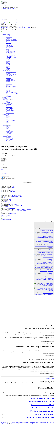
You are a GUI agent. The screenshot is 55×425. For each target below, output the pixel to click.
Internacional (8, 96)
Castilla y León (9, 79)
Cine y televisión (10, 134)
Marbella (8, 47)
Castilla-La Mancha (10, 80)
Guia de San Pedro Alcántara (20, 210)
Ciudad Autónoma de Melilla (12, 93)
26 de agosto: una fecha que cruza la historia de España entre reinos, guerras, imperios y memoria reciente (45, 251)
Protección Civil (9, 104)
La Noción (3, 19)
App (7, 22)
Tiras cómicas (9, 140)
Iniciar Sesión (3, 6)
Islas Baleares (9, 75)
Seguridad (5, 103)
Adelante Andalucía (10, 120)
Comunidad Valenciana (11, 82)
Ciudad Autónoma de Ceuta (12, 92)
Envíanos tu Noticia (34, 422)
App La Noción (12, 208)
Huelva (8, 66)
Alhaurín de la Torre (10, 35)
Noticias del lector (10, 138)
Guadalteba (8, 44)
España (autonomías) (10, 95)
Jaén (7, 67)
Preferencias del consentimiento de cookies (28, 423)
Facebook (13, 186)
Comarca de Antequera (11, 39)
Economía (5, 97)
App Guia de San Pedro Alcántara (23, 209)
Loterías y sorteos (13, 204)
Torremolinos (9, 56)
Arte (7, 101)
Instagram (13, 187)
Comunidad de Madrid (11, 86)
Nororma (8, 50)
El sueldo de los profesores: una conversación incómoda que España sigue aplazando (44, 241)
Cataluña (8, 81)
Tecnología (8, 133)
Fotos (20, 27)
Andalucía (5, 60)
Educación (8, 128)
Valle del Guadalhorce (11, 57)
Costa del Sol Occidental (11, 40)
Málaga (5, 34)
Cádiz (7, 62)
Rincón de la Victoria (10, 51)
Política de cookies (14, 423)
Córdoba (8, 63)
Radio (5, 201)
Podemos (8, 116)
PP (7, 121)
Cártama (8, 38)
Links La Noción (12, 213)
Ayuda (13, 422)
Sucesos (8, 126)
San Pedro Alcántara (13, 27)
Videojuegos (9, 132)
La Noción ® (3, 422)
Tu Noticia (27, 27)
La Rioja (8, 91)
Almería (8, 61)
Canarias (8, 76)
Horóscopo (9, 203)
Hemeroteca (33, 27)
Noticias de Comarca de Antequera (42, 411)
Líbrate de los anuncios (16, 195)
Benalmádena (9, 37)
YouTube (13, 191)
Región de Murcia (10, 87)
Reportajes (8, 137)
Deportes (5, 98)
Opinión (5, 136)
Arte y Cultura (6, 99)
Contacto (41, 422)
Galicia (7, 85)
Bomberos (8, 105)
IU (7, 119)
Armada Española (10, 110)
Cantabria (8, 78)
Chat (2, 22)
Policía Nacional (9, 108)
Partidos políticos (10, 123)
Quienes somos (25, 422)
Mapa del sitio (19, 422)
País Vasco (8, 90)
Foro (5, 22)
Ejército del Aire (9, 111)
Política (5, 114)
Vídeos (23, 27)
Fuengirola (8, 43)
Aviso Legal (45, 422)
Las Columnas (9, 139)
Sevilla (7, 69)
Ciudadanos (8, 115)
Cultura (8, 102)
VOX (7, 117)
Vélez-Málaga (9, 58)
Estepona (8, 41)
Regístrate (3, 4)
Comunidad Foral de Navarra (12, 88)
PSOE (7, 122)
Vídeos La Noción (4, 27)
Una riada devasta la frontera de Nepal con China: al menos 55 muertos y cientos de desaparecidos (44, 256)
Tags (10, 199)
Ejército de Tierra (10, 113)
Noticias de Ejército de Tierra (44, 414)
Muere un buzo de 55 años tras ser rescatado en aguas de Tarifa (46, 229)
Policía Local (9, 107)
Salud (7, 127)
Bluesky (12, 190)
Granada (8, 64)
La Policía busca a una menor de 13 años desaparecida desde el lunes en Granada (44, 237)
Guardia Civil (9, 109)
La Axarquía (9, 45)
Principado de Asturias (11, 74)
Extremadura (9, 84)
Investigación (9, 130)
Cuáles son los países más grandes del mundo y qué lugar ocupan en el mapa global (44, 246)
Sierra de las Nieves (10, 55)
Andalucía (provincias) (11, 72)
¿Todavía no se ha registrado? (7, 169)
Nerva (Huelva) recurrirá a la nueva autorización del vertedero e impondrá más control (44, 279)
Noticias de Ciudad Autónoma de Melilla (40, 417)
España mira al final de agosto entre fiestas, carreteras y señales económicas (44, 233)
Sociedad (5, 125)
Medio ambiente (9, 131)
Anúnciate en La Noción (17, 196)
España (5, 70)
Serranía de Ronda (10, 53)
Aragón (8, 73)
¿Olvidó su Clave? (4, 173)
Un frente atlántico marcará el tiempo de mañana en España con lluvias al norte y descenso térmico (44, 261)
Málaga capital (9, 46)
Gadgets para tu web (18, 205)
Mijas (7, 49)
